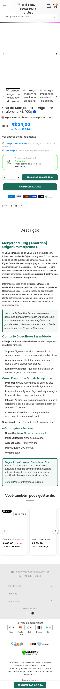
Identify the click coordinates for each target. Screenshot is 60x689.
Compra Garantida (16, 143)
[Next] (56, 96)
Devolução (11, 150)
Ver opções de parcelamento (19, 136)
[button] (56, 531)
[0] (55, 8)
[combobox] (28, 16)
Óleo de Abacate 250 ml (13, 539)
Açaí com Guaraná (41, 539)
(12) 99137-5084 (32, 576)
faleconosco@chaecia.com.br (32, 571)
